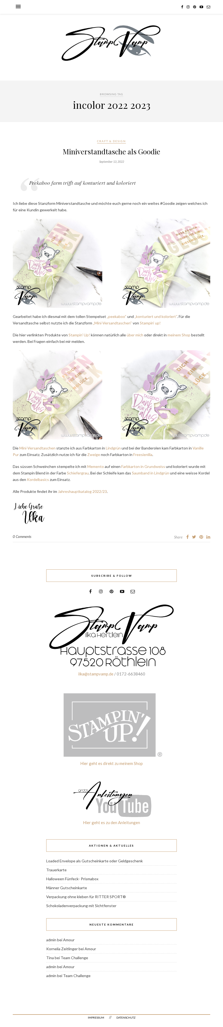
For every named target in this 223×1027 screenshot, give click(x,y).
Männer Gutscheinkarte (66, 887)
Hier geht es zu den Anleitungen (111, 822)
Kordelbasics (38, 479)
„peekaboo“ (116, 316)
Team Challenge (74, 957)
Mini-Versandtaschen (37, 448)
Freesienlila (142, 454)
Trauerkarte (56, 869)
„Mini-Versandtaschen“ (113, 323)
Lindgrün (113, 448)
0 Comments (22, 536)
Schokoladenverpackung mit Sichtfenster (81, 905)
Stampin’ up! (150, 323)
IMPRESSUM (96, 1017)
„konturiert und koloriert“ (156, 316)
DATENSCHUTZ (125, 1017)
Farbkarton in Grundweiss (143, 466)
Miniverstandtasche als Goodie (111, 151)
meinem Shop (179, 335)
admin (51, 939)
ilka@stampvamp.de (95, 673)
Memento (95, 466)
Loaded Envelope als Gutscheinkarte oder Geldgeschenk (94, 861)
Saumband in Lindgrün (150, 473)
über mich (135, 335)
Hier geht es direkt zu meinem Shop (111, 763)
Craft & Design (111, 141)
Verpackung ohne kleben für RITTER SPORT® (86, 896)
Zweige (93, 454)
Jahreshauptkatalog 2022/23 (82, 491)
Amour (69, 939)
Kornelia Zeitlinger (62, 948)
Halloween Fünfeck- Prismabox (72, 878)
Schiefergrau (78, 473)
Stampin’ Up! (79, 335)
